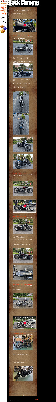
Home (3, 5)
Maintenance (3, 10)
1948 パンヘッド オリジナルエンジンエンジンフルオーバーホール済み (23, 284)
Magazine (3, 13)
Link (3, 14)
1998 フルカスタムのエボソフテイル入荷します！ (19, 216)
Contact (3, 15)
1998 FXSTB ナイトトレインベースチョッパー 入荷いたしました (22, 35)
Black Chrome (3, 2)
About (3, 9)
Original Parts (3, 7)
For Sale (3, 8)
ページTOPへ (36, 399)
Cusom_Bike (3, 6)
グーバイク (14, 179)
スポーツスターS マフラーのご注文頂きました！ (19, 333)
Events (3, 11)
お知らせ (2, 19)
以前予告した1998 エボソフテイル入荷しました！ (20, 173)
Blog (3, 12)
